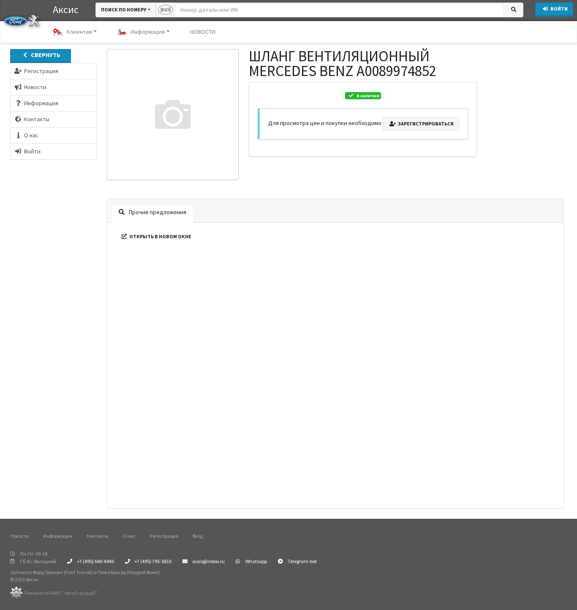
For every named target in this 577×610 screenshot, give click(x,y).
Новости (19, 536)
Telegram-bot (302, 561)
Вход (198, 536)
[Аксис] (21, 20)
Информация (148, 31)
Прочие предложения (157, 212)
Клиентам (79, 31)
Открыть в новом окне (159, 236)
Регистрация (164, 536)
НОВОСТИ (202, 31)
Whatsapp (256, 561)
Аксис (66, 9)
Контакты (97, 536)
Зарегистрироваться (425, 123)
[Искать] (513, 10)
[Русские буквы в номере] (165, 10)
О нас (129, 536)
